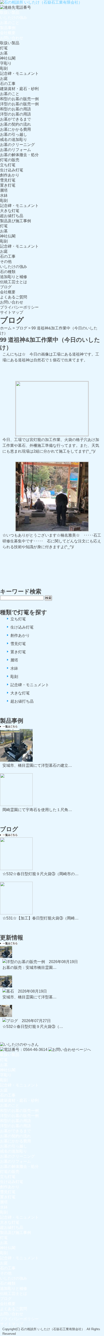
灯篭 (4, 48)
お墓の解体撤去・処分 (19, 155)
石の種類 (7, 272)
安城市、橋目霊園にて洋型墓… (29, 997)
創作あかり (9, 175)
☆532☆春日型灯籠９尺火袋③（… (32, 1027)
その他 (6, 261)
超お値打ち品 (11, 216)
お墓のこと (9, 23)
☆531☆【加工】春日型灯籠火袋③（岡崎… (40, 918)
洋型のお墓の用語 (15, 114)
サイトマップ (11, 312)
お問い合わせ (11, 38)
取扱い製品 (9, 12)
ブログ (6, 287)
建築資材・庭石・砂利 (19, 89)
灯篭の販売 (9, 160)
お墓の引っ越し (13, 134)
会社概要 (7, 33)
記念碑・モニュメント (19, 73)
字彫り (6, 63)
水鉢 (4, 195)
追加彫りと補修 (13, 277)
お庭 (4, 78)
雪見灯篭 (7, 180)
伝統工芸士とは (13, 282)
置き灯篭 (7, 185)
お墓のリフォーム (15, 150)
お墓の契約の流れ (15, 124)
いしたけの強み (13, 17)
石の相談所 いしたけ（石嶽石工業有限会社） (53, 1329)
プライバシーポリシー (19, 307)
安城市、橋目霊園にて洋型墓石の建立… (37, 765)
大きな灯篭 (9, 211)
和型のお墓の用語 (15, 109)
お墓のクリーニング (17, 145)
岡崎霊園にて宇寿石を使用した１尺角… (37, 810)
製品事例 (7, 28)
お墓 (4, 53)
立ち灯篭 (7, 165)
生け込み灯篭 (11, 170)
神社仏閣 (7, 58)
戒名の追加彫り (13, 139)
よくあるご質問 (13, 297)
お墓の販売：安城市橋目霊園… (29, 967)
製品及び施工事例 (15, 221)
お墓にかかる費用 (15, 129)
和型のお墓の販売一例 (19, 99)
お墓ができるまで (15, 119)
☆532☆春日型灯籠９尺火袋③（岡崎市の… (40, 874)
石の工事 (7, 84)
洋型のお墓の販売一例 (19, 104)
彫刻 (4, 68)
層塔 (4, 190)
